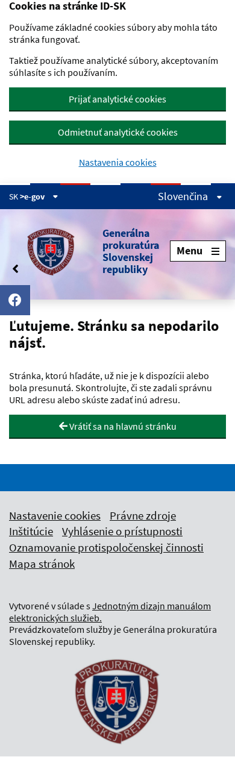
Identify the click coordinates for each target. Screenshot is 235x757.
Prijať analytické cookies (117, 99)
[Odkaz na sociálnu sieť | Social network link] (15, 300)
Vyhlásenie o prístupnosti (122, 531)
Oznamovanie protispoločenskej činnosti (106, 547)
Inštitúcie (31, 531)
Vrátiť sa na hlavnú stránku (122, 426)
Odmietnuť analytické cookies (118, 132)
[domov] (117, 751)
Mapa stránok (42, 563)
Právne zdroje (143, 515)
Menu (189, 250)
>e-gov (33, 196)
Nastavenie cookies (55, 515)
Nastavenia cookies (118, 162)
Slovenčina (184, 196)
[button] (89, 251)
